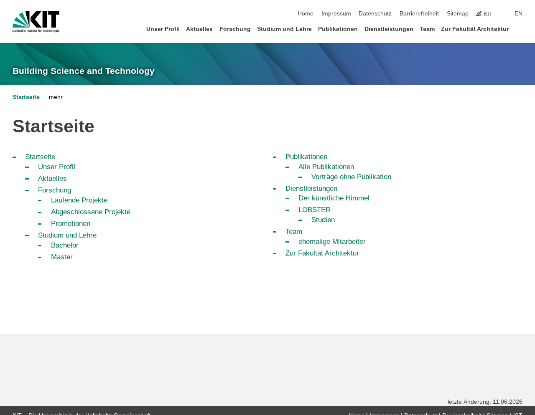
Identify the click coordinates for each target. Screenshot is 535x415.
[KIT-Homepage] (36, 22)
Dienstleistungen (388, 29)
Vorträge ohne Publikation (351, 177)
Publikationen (338, 29)
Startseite (26, 97)
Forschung (235, 29)
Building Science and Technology (84, 71)
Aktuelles (199, 29)
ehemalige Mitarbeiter (332, 241)
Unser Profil (163, 29)
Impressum (336, 13)
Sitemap (458, 13)
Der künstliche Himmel (333, 198)
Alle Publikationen (326, 167)
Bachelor (65, 245)
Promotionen (70, 224)
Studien (323, 220)
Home (305, 13)
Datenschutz (375, 13)
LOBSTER (314, 210)
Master (62, 257)
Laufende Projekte (79, 200)
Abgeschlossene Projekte (90, 212)
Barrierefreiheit (419, 13)
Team (427, 29)
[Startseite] (519, 28)
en (518, 13)
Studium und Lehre (284, 29)
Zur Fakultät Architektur (475, 29)
